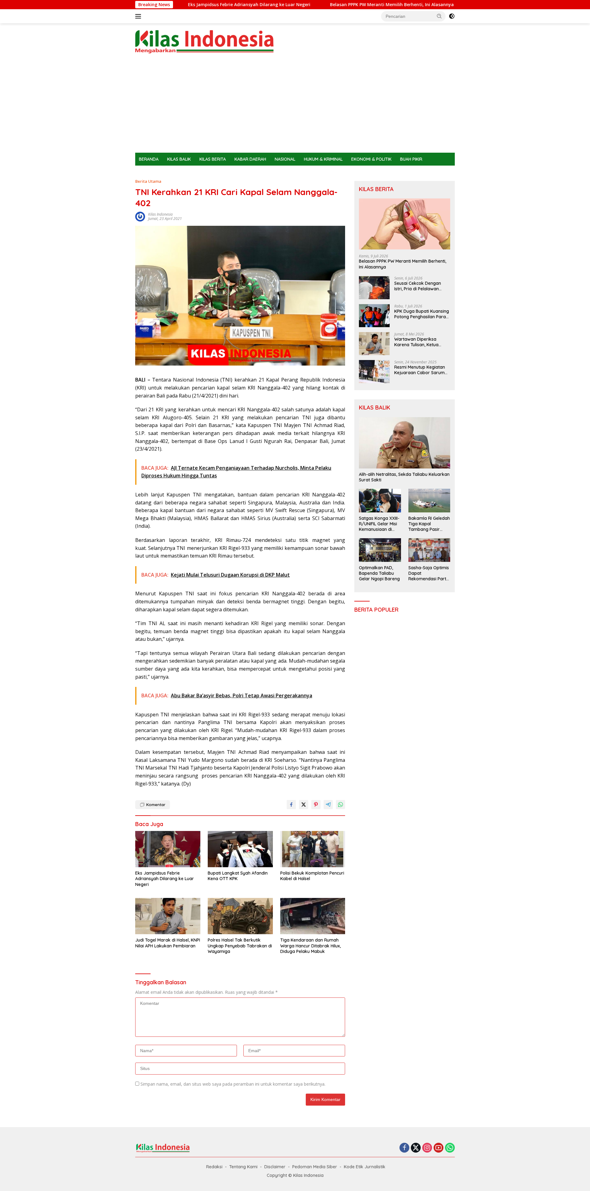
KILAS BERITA (212, 159)
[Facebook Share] (291, 804)
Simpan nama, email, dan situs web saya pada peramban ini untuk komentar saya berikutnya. (232, 1084)
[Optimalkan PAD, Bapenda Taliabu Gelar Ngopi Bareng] (380, 550)
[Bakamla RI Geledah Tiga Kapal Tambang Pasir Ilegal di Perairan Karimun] (429, 500)
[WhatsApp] (450, 1148)
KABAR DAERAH (250, 159)
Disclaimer (274, 1166)
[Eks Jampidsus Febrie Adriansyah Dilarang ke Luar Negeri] (167, 849)
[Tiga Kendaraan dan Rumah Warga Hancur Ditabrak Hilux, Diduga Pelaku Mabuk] (312, 916)
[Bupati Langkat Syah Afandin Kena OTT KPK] (240, 849)
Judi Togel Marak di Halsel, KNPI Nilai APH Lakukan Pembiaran (167, 942)
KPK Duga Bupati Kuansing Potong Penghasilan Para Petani (421, 313)
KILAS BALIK (179, 159)
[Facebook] (404, 1148)
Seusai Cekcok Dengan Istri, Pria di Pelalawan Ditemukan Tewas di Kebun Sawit (422, 286)
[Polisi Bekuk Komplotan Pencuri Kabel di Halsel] (312, 849)
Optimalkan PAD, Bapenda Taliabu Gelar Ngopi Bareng (379, 573)
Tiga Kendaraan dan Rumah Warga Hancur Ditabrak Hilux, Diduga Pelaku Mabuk (310, 945)
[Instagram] (427, 1148)
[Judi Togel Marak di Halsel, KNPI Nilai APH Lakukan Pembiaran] (167, 916)
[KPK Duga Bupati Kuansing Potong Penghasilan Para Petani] (374, 315)
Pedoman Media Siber (314, 1166)
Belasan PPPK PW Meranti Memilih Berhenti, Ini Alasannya (337, 4)
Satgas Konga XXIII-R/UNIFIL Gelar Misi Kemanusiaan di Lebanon (379, 523)
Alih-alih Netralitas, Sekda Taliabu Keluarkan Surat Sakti (404, 477)
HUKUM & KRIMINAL (323, 159)
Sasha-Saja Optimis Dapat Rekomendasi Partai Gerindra (429, 573)
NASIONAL (285, 159)
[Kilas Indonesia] (204, 41)
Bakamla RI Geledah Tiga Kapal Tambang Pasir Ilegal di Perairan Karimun (429, 523)
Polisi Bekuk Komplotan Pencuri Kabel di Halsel (312, 875)
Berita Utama (148, 181)
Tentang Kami (243, 1166)
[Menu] (139, 16)
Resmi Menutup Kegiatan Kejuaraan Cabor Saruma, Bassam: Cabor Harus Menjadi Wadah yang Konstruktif (421, 369)
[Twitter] (416, 1148)
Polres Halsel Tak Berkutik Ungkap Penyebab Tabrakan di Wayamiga (240, 945)
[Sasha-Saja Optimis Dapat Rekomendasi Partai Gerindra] (429, 550)
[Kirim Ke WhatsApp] (340, 804)
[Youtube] (438, 1148)
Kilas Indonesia (160, 214)
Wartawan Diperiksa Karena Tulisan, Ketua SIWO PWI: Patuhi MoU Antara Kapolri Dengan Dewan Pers (418, 341)
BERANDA (149, 159)
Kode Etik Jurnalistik (364, 1166)
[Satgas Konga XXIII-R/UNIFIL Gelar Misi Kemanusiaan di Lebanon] (380, 500)
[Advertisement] (295, 107)
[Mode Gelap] (452, 16)
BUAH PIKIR (411, 159)
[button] (439, 16)
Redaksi (214, 1166)
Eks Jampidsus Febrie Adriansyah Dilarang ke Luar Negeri (194, 4)
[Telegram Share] (328, 804)
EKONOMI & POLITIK (371, 159)
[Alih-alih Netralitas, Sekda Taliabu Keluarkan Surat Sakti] (404, 442)
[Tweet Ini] (303, 804)
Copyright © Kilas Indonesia (295, 1175)
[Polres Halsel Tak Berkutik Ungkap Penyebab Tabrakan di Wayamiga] (240, 916)
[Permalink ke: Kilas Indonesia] (140, 216)
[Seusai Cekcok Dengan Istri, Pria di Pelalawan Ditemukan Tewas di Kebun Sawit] (374, 287)
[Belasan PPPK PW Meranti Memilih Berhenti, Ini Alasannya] (404, 224)
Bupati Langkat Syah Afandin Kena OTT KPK (238, 875)
